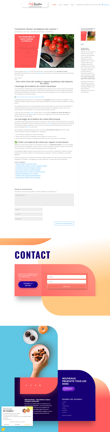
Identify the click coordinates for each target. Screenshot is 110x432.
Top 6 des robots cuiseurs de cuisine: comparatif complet (30, 97)
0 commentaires (50, 31)
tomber (31, 112)
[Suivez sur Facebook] (26, 385)
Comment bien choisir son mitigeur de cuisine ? (28, 168)
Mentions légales (67, 415)
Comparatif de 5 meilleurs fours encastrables (28, 177)
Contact (64, 412)
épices (28, 127)
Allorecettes (19, 31)
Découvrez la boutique (28, 284)
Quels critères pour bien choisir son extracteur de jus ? (30, 172)
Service (64, 408)
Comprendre (65, 406)
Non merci (6, 424)
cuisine (26, 71)
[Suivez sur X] (31, 385)
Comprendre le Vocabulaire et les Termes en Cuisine (88, 4)
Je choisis (17, 424)
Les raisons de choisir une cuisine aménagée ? (28, 170)
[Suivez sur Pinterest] (35, 385)
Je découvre (69, 389)
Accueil (60, 4)
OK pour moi (27, 424)
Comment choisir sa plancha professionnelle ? (28, 175)
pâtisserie (40, 73)
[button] (3, 429)
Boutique (66, 4)
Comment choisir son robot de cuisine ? (26, 164)
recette (49, 123)
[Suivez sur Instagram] (40, 385)
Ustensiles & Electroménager (37, 31)
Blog (72, 4)
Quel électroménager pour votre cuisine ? (27, 173)
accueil (64, 401)
